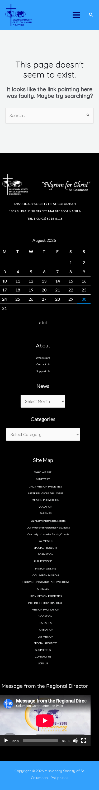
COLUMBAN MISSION (45, 575)
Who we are (43, 357)
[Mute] (75, 740)
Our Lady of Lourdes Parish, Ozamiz (48, 534)
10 (4, 280)
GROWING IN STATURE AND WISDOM (45, 581)
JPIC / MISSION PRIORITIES (45, 486)
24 (4, 298)
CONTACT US (43, 656)
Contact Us (43, 364)
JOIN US (43, 663)
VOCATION (46, 506)
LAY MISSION (46, 540)
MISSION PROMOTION (45, 499)
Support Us (43, 371)
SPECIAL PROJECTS (45, 547)
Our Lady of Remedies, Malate (48, 520)
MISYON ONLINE (45, 568)
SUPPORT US (43, 650)
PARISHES (45, 622)
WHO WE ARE (42, 472)
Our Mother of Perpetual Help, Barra (48, 527)
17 (4, 289)
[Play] (6, 740)
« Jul (43, 322)
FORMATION (46, 554)
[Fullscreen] (83, 740)
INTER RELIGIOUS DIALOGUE (45, 493)
